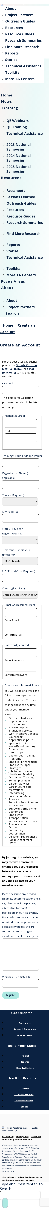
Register (10, 995)
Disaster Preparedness (23, 836)
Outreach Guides (24, 1094)
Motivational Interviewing (16, 791)
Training (24, 1055)
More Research (24, 1035)
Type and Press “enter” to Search (21, 1186)
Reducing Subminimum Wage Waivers (23, 804)
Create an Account (12, 3)
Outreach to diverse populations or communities (21, 721)
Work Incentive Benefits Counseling (23, 735)
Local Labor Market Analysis (21, 798)
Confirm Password (16, 675)
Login (28, 3)
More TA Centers (25, 1068)
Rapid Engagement (20, 839)
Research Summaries (25, 1029)
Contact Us (40, 3)
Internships (16, 752)
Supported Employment (24, 808)
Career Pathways (19, 783)
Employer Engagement (23, 761)
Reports (25, 1061)
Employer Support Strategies (20, 766)
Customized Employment (17, 813)
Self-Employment (19, 780)
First (7, 431)
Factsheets (24, 1023)
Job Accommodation (21, 771)
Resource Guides (24, 1100)
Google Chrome (26, 365)
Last (7, 445)
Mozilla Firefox (12, 369)
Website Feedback (23, 1139)
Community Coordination (17, 832)
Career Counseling (20, 786)
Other (12, 843)
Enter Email (12, 620)
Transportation (18, 818)
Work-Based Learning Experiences (22, 748)
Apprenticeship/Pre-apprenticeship (21, 741)
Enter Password (14, 660)
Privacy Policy (22, 1136)
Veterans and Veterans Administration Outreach (23, 824)
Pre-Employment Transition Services (20, 729)
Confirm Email (13, 634)
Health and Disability (21, 774)
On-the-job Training (21, 777)
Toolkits (24, 1088)
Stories (24, 1106)
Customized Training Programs (22, 757)
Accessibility (8, 1136)
